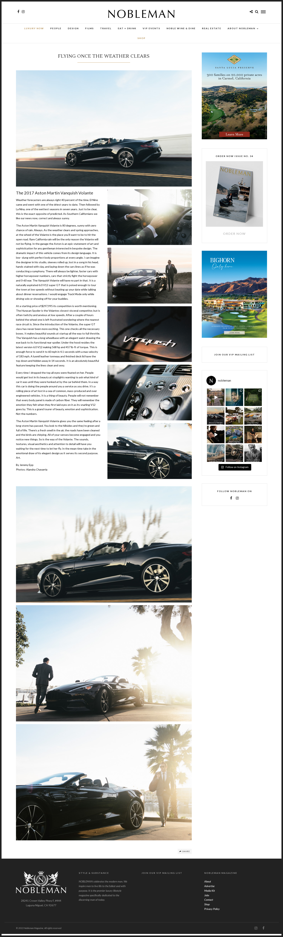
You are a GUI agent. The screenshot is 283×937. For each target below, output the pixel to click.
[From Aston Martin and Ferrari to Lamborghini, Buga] (215, 416)
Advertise (209, 886)
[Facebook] (231, 498)
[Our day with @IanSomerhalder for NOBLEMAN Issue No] (234, 397)
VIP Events (151, 28)
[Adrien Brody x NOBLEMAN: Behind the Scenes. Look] (215, 434)
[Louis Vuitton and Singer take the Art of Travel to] (253, 416)
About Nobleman (241, 28)
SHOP (141, 38)
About (207, 881)
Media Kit (209, 890)
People (55, 28)
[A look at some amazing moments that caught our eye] (234, 416)
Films (89, 28)
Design (73, 28)
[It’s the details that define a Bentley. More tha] (234, 453)
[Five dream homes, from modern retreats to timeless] (215, 397)
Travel (105, 28)
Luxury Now (34, 28)
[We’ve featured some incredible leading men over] (253, 453)
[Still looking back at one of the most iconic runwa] (215, 453)
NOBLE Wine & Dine (181, 28)
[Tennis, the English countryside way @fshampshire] (253, 397)
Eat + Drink (127, 28)
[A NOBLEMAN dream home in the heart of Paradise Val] (234, 434)
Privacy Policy (212, 908)
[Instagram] (23, 11)
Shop (207, 904)
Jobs (206, 895)
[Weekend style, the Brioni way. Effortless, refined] (253, 434)
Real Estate (211, 28)
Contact (208, 899)
